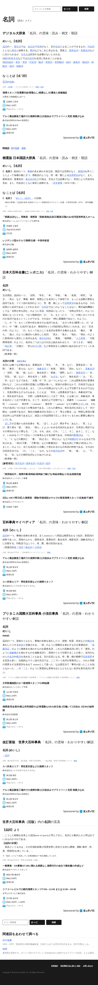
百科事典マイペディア (19, 522)
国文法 (17, 46)
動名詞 (29, 547)
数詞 (32, 50)
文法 (23, 54)
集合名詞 (30, 179)
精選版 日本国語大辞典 (19, 158)
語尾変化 (69, 303)
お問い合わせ (88, 966)
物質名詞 (80, 372)
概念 (90, 641)
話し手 (8, 423)
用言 (24, 62)
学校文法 (13, 58)
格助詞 (81, 171)
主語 (57, 46)
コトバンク (15, 9)
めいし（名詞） (24, 198)
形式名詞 (57, 451)
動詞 (41, 62)
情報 (37, 87)
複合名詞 (43, 338)
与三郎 (38, 346)
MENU (5, 2)
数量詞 (77, 435)
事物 (29, 171)
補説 (5, 58)
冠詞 (21, 547)
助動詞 (19, 66)
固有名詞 (73, 50)
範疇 (24, 148)
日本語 (45, 307)
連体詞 (76, 62)
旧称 (11, 82)
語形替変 (87, 656)
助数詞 (73, 439)
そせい (81, 404)
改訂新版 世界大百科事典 (22, 742)
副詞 (68, 62)
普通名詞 (85, 50)
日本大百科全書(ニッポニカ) (23, 272)
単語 (21, 645)
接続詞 (85, 62)
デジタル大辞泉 (14, 33)
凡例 (42, 87)
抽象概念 (14, 652)
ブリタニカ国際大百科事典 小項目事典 (30, 613)
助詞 (11, 66)
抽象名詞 (41, 368)
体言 (14, 50)
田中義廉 (15, 148)
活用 (39, 46)
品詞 (5, 46)
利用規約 (54, 966)
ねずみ (54, 376)
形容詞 (48, 62)
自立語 (31, 46)
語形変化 (73, 175)
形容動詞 (59, 62)
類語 (5, 62)
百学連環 (57, 183)
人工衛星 (80, 338)
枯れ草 (8, 346)
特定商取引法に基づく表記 (70, 966)
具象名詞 (89, 368)
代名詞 (91, 46)
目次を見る (21, 361)
